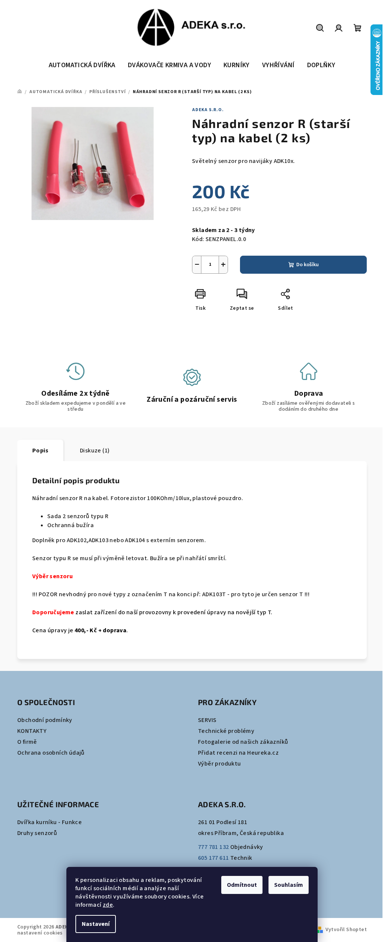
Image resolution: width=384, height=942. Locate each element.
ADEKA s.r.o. (208, 110)
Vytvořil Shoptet (346, 929)
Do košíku (307, 264)
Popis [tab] (40, 450)
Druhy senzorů (37, 833)
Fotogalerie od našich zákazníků (243, 742)
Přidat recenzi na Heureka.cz (238, 753)
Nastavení (96, 924)
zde (108, 905)
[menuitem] (82, 65)
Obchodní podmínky (44, 720)
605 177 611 (213, 858)
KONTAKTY (31, 731)
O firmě (27, 742)
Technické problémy (226, 731)
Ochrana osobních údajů (51, 753)
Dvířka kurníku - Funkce (49, 822)
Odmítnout (242, 885)
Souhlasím (288, 885)
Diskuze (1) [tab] (95, 450)
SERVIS (207, 720)
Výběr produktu (219, 764)
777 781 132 (213, 847)
